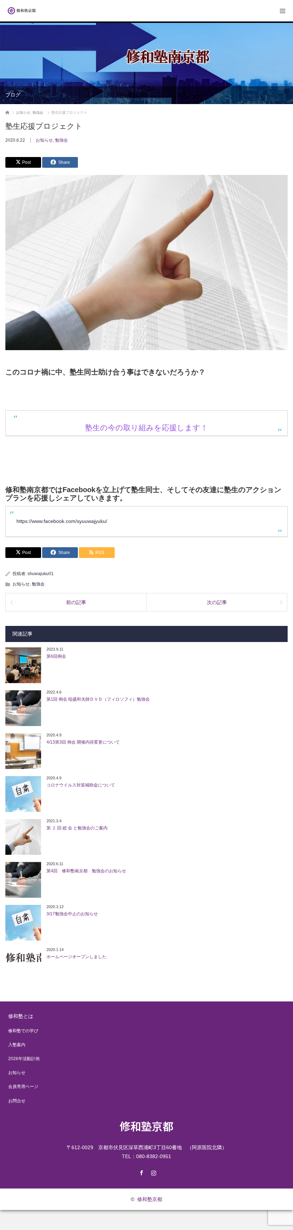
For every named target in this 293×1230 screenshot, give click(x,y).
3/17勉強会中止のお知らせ (72, 913)
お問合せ (16, 1100)
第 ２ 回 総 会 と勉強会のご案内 (77, 827)
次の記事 (217, 602)
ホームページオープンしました (76, 956)
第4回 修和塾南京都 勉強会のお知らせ (86, 870)
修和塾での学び (23, 1030)
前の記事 (76, 602)
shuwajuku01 (41, 573)
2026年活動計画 (24, 1058)
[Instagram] (152, 1171)
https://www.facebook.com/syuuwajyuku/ (61, 521)
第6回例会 (56, 656)
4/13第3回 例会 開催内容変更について (83, 742)
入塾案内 (16, 1044)
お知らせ (44, 140)
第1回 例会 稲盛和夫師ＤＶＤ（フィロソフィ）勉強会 (98, 699)
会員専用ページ (23, 1086)
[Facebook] (140, 1171)
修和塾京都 (146, 1126)
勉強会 (61, 140)
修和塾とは (20, 1016)
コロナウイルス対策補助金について (80, 785)
